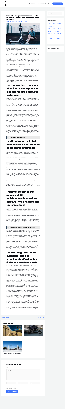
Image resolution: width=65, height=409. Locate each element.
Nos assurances (32, 3)
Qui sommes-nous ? (42, 3)
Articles (48, 3)
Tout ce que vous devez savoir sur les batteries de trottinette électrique (11, 337)
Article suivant (41, 317)
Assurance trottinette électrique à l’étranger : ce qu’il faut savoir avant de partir (55, 35)
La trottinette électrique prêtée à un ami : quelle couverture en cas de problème (55, 40)
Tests (22, 21)
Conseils (18, 21)
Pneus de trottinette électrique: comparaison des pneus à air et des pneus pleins (12, 353)
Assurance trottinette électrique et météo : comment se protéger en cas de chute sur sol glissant (55, 30)
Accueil (25, 3)
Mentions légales (59, 403)
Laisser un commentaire (11, 21)
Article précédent (5, 317)
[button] (57, 3)
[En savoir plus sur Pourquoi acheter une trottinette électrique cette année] (33, 330)
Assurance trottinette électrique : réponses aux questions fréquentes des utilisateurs (55, 25)
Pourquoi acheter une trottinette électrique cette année (32, 337)
